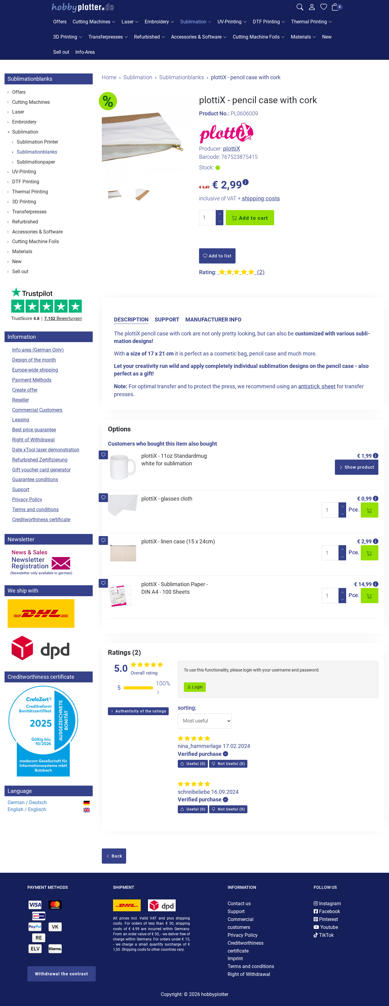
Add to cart (252, 218)
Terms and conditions (35, 509)
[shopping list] (323, 7)
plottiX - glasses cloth (166, 498)
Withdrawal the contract (61, 973)
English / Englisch (27, 809)
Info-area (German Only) (38, 350)
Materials (301, 37)
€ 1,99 (364, 456)
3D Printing (65, 37)
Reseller (20, 400)
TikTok (326, 935)
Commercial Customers (37, 410)
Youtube (328, 927)
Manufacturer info (213, 319)
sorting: (187, 708)
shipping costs (261, 198)
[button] (103, 454)
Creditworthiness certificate (41, 519)
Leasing (20, 420)
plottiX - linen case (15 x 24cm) (178, 541)
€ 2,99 (364, 541)
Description (131, 319)
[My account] (312, 8)
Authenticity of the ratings (140, 711)
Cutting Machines (91, 22)
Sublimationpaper (36, 162)
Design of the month (34, 360)
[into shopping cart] (369, 510)
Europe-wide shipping (35, 370)
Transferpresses (105, 37)
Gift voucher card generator (41, 470)
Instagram (329, 903)
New (327, 37)
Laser (127, 22)
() (195, 764)
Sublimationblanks (30, 79)
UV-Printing (230, 22)
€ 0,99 (364, 498)
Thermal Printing (309, 22)
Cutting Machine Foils (256, 37)
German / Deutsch (27, 802)
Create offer (24, 390)
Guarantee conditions (35, 479)
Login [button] (197, 687)
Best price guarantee (34, 430)
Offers (60, 22)
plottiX (231, 148)
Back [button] (116, 856)
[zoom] (146, 139)
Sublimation (193, 22)
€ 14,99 (363, 584)
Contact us (239, 903)
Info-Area (85, 52)
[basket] (335, 8)
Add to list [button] (220, 255)
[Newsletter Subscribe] (49, 562)
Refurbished (147, 37)
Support (167, 319)
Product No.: (214, 113)
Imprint (235, 958)
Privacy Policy (27, 499)
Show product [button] (358, 467)
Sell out (61, 52)
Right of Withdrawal (33, 440)
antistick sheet (317, 386)
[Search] (300, 7)
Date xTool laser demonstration (45, 450)
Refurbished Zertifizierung (39, 460)
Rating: (207, 272)
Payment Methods (31, 380)
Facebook (329, 911)
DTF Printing (266, 22)
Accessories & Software (196, 37)
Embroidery (157, 22)
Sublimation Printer (37, 142)
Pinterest (328, 919)
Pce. (354, 509)
